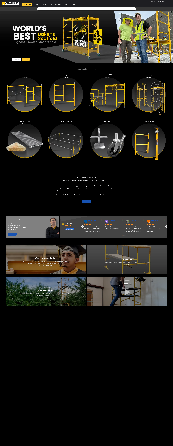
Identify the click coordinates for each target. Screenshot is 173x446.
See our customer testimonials (45, 297)
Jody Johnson (154, 220)
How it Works (17, 59)
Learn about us (86, 201)
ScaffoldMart (69, 223)
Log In (163, 1)
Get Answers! (12, 234)
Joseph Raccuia (92, 220)
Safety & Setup (56, 4)
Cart (168, 1)
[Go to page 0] (122, 235)
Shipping (45, 4)
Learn (75, 4)
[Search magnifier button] (135, 9)
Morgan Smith (112, 220)
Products (26, 4)
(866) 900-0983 (151, 1)
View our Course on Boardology (46, 265)
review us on (69, 229)
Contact (159, 1)
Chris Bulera (133, 220)
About (67, 4)
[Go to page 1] (123, 235)
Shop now (26, 59)
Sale (36, 4)
